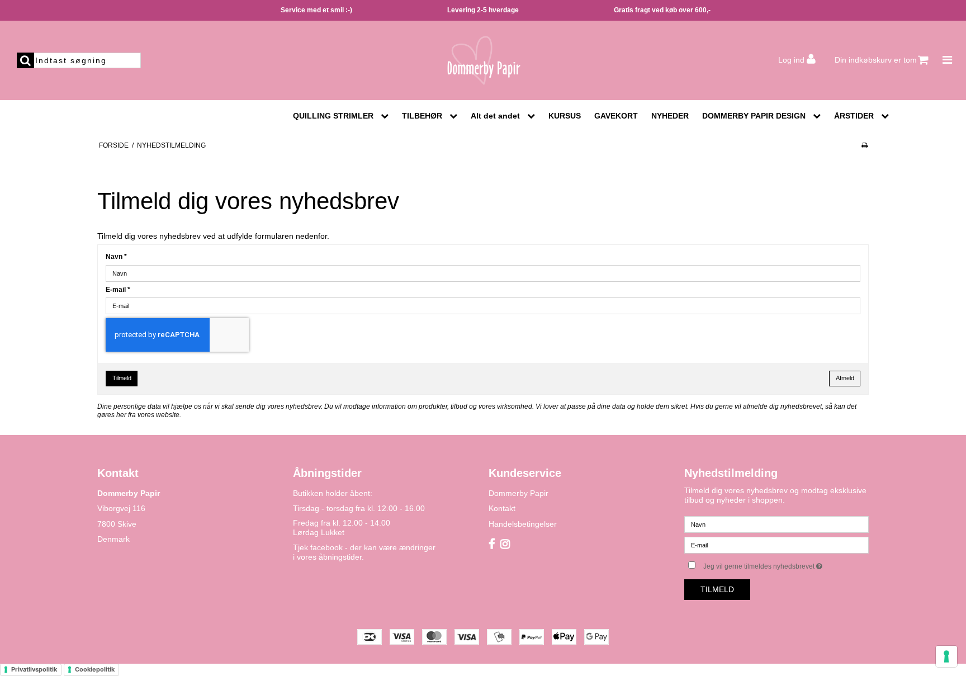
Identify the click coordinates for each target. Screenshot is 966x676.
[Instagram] (505, 544)
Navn (116, 257)
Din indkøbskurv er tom (876, 59)
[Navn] (776, 523)
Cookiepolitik (95, 669)
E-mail (118, 290)
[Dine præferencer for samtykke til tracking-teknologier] (946, 656)
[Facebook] (492, 544)
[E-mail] (776, 544)
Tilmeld (121, 378)
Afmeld (845, 378)
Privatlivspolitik (34, 669)
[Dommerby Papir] (483, 60)
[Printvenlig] (864, 145)
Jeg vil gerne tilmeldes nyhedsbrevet (786, 563)
